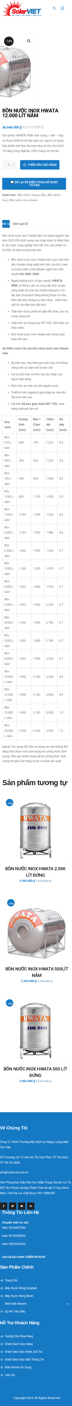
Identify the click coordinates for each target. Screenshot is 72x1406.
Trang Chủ (11, 1280)
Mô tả (6, 224)
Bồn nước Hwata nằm (31, 195)
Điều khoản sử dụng (18, 1367)
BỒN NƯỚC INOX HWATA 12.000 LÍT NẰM (30, 113)
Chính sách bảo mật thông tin (24, 1359)
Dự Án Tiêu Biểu (15, 1311)
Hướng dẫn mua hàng (19, 1336)
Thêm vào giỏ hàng (42, 165)
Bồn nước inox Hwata (23, 200)
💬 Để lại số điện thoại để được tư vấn (34, 183)
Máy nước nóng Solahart (21, 1288)
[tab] (6, 224)
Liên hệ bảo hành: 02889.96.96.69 (23, 1257)
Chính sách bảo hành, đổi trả (23, 1351)
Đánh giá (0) (20, 224)
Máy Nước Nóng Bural (19, 1296)
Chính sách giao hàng (19, 1344)
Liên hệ (10, 1375)
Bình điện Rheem (16, 1303)
